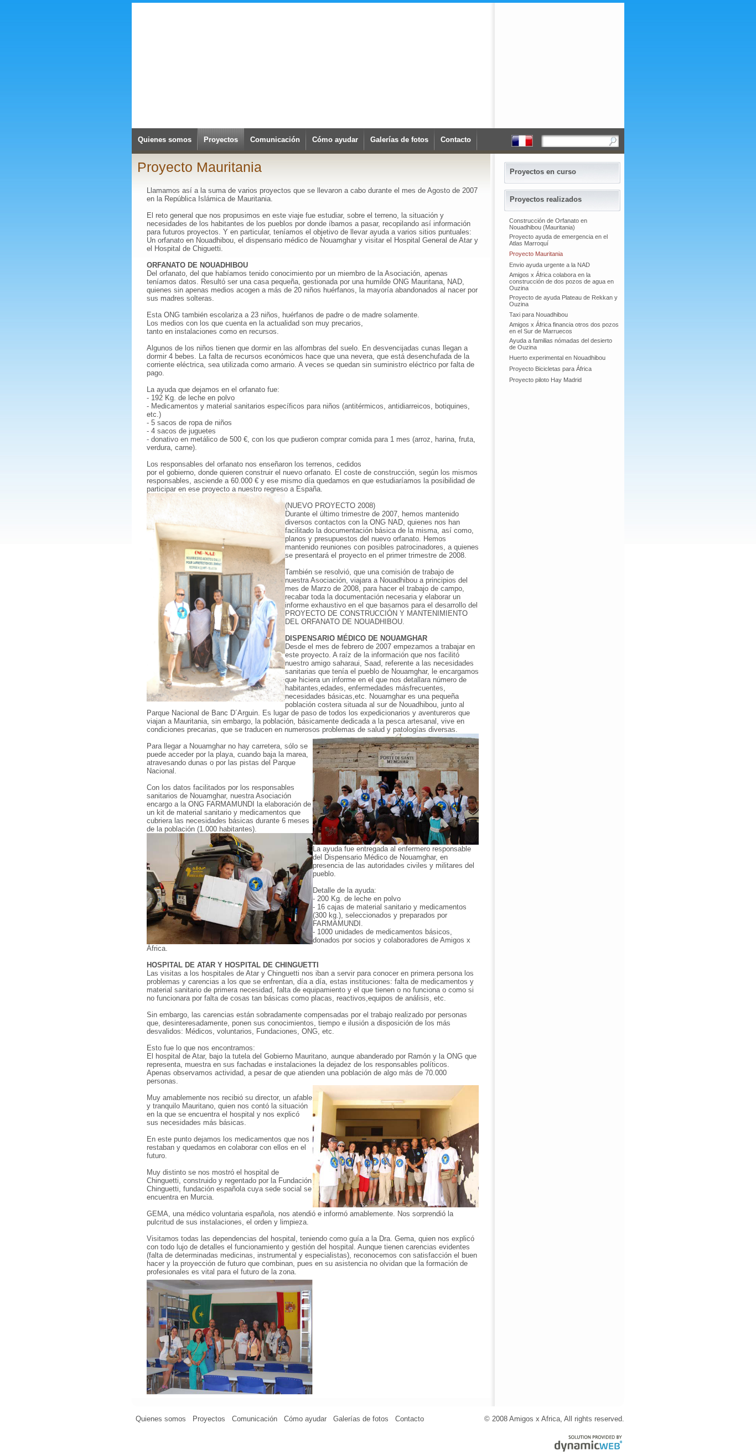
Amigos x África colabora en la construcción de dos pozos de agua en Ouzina (561, 281)
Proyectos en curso (543, 172)
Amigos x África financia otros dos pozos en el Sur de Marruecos (564, 327)
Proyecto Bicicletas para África (550, 368)
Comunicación (275, 139)
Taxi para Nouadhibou (538, 314)
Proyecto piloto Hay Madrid (545, 379)
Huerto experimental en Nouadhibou (557, 357)
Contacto (456, 139)
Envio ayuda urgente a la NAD (549, 264)
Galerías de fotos (399, 139)
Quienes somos (164, 139)
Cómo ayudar (335, 139)
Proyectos (221, 139)
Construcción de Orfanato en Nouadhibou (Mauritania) (548, 224)
